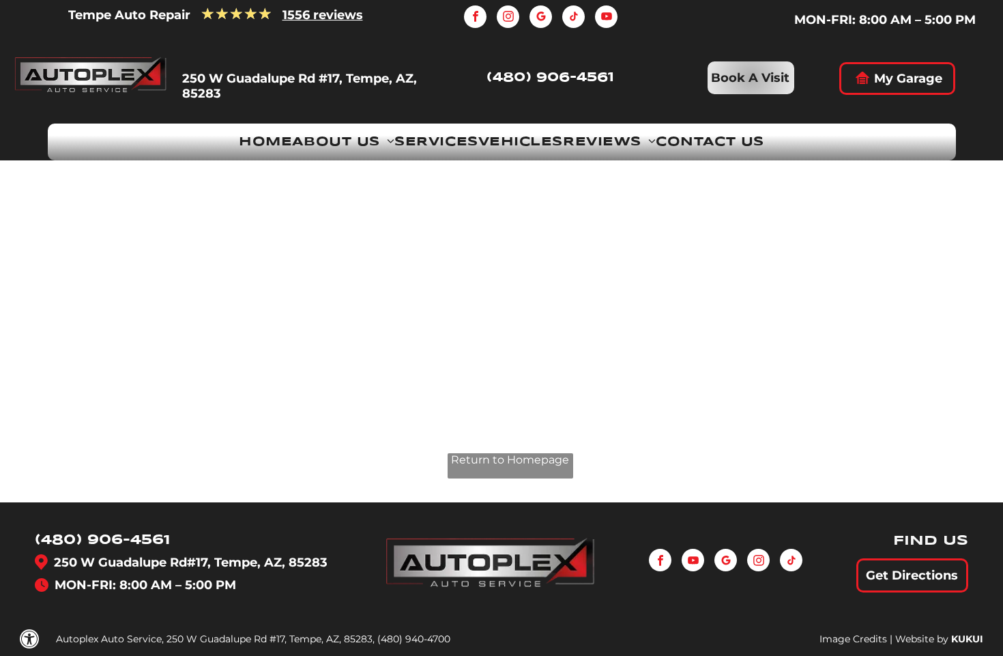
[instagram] (508, 18)
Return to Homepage (510, 459)
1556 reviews (322, 15)
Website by (921, 639)
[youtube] (606, 18)
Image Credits (853, 639)
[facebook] (475, 18)
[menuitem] (265, 142)
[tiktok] (573, 18)
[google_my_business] (540, 18)
